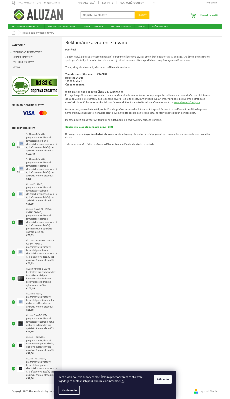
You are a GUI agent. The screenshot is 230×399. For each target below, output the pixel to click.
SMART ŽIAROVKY (23, 57)
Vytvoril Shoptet (210, 391)
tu (123, 381)
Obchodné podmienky (132, 3)
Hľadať (142, 15)
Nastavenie (69, 390)
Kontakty (107, 3)
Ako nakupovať (86, 3)
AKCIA (16, 67)
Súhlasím (163, 379)
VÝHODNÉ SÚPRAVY (23, 62)
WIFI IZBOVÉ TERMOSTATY (27, 52)
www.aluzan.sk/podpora (187, 102)
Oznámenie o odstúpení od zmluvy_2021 (89, 127)
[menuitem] (26, 26)
